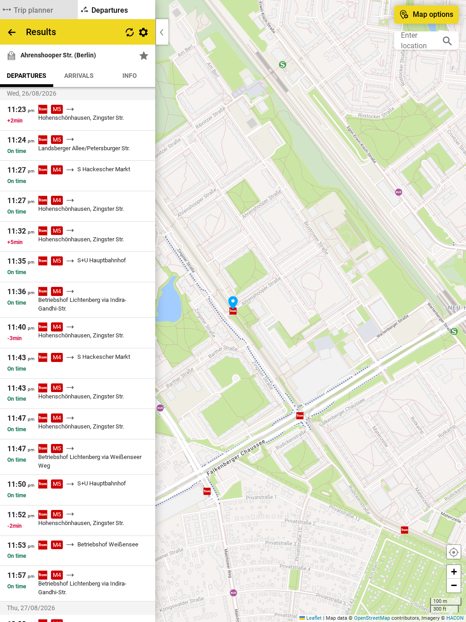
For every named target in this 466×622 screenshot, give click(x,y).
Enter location (414, 40)
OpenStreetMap (372, 618)
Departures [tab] (26, 75)
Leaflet (313, 618)
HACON (455, 618)
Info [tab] (129, 75)
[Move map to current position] (453, 552)
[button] (233, 303)
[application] (233, 311)
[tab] (39, 9)
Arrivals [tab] (79, 75)
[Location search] (447, 40)
